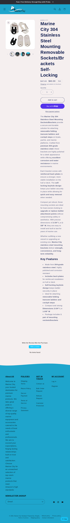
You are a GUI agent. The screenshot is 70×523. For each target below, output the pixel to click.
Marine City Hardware (20, 516)
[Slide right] (33, 54)
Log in (54, 381)
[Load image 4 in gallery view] (28, 54)
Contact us (40, 384)
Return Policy (26, 388)
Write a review (35, 347)
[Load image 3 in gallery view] (23, 54)
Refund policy (46, 515)
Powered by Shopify (34, 516)
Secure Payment (24, 394)
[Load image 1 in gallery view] (12, 54)
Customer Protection (40, 404)
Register (55, 386)
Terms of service (23, 518)
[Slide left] (7, 54)
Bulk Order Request (40, 390)
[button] (4, 9)
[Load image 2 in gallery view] (17, 54)
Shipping (43, 84)
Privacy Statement (24, 409)
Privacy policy (56, 515)
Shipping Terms (24, 382)
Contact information (48, 518)
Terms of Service (24, 402)
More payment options (52, 111)
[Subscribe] (42, 501)
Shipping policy (35, 518)
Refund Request (39, 397)
